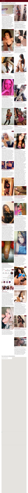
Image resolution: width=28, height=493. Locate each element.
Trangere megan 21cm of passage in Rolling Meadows (7, 96)
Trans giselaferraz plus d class (19, 285)
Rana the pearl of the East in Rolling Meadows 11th (7, 15)
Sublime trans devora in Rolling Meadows (19, 126)
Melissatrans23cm (17, 149)
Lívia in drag (16, 21)
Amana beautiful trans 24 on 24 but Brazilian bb (7, 224)
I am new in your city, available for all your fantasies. (20, 328)
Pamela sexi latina (5, 263)
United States (7, 2)
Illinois (10, 2)
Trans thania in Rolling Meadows (7, 196)
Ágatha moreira (4, 291)
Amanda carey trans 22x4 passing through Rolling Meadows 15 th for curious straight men (20, 196)
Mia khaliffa (16, 215)
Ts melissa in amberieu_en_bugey (7, 329)
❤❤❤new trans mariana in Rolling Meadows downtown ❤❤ (7, 52)
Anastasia (3, 73)
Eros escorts (3, 2)
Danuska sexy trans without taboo (20, 302)
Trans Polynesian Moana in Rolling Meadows (20, 255)
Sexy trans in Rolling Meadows (19, 72)
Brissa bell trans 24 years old (19, 101)
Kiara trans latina (5, 125)
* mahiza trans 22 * (17, 46)
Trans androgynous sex (6, 169)
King (15, 346)
